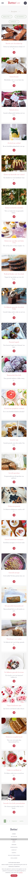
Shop (14, 841)
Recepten (14, 839)
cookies (21, 872)
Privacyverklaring (14, 855)
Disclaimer (14, 858)
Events (14, 852)
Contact (14, 850)
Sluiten (14, 875)
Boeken (14, 844)
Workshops (14, 847)
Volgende (14, 821)
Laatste (21, 821)
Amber (14, 833)
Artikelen (14, 836)
